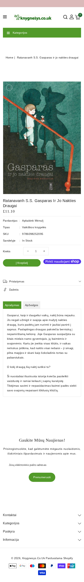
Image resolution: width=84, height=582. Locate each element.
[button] (5, 17)
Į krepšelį (22, 262)
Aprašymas (12, 305)
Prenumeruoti (42, 477)
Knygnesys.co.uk (33, 558)
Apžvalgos (31, 305)
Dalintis (14, 289)
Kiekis (7, 251)
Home (9, 57)
